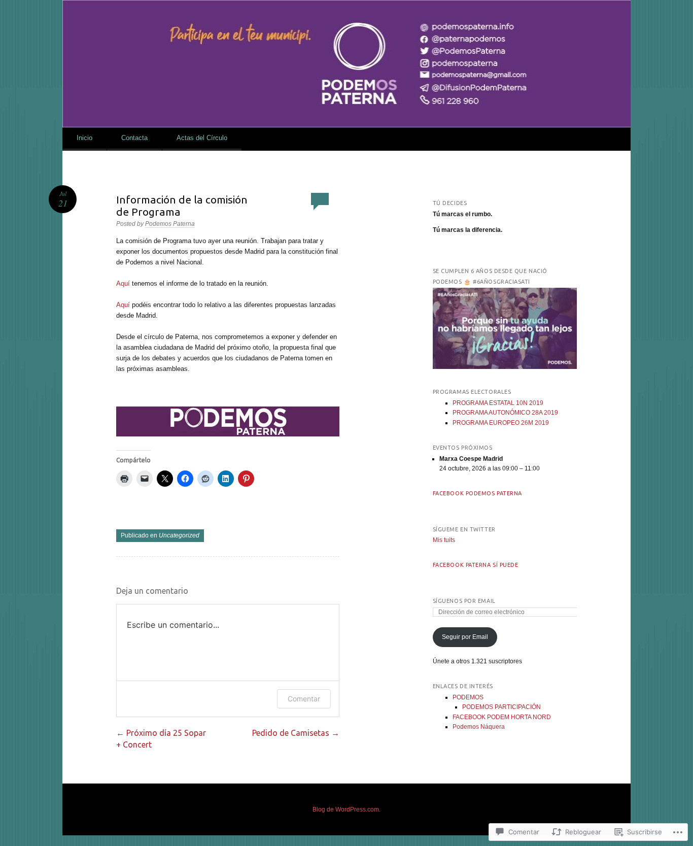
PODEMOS (468, 697)
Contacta (134, 138)
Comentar (304, 698)
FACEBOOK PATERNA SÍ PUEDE (475, 565)
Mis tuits (444, 540)
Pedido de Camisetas (295, 732)
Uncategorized (179, 535)
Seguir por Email (465, 636)
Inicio (84, 138)
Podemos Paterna (170, 223)
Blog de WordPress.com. (346, 809)
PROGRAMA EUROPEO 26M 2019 (501, 422)
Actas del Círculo (202, 138)
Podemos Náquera (479, 726)
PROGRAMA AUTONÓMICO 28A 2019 (505, 412)
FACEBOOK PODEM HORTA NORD (502, 717)
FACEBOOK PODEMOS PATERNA (477, 493)
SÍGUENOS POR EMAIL (464, 601)
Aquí (123, 283)
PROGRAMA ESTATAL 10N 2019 (498, 403)
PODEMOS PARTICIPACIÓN (501, 706)
